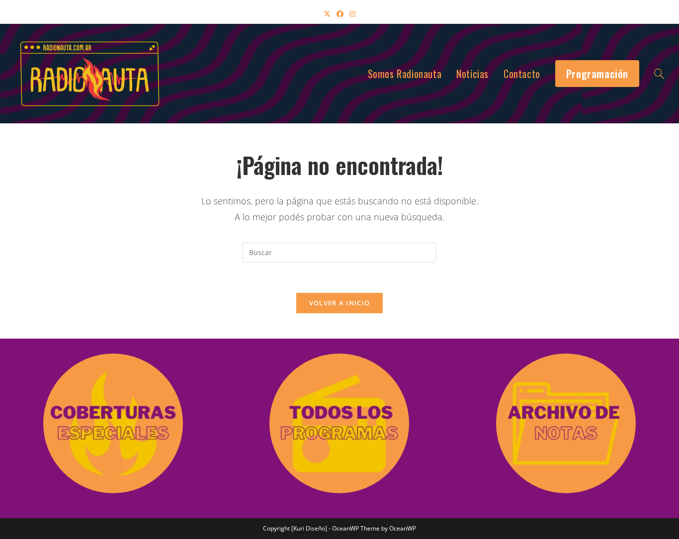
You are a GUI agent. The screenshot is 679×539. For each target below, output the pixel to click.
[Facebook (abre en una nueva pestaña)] (340, 13)
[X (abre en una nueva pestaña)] (327, 13)
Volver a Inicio (339, 302)
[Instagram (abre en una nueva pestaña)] (352, 13)
